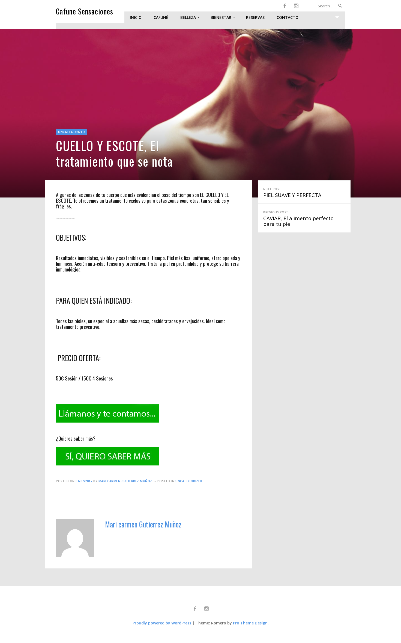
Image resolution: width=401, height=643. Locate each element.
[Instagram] (284, 5)
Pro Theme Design (250, 623)
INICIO (136, 17)
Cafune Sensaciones (84, 11)
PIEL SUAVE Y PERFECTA (292, 192)
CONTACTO (287, 17)
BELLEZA (188, 17)
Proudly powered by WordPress (162, 623)
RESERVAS (255, 17)
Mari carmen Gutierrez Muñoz (125, 481)
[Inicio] (296, 5)
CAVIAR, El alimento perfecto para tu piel (298, 218)
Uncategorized (71, 132)
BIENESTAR (221, 17)
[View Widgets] (337, 17)
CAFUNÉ (161, 17)
